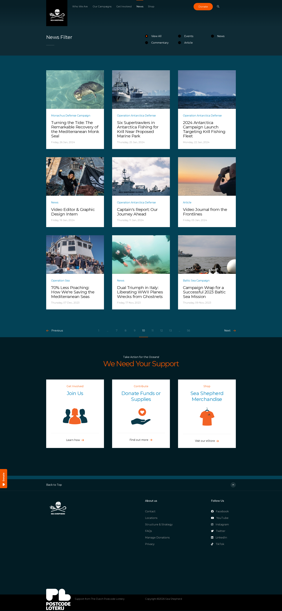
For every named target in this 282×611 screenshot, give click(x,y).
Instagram (222, 524)
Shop (151, 6)
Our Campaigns (102, 6)
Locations (151, 518)
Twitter (220, 531)
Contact (150, 511)
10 (143, 330)
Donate (203, 6)
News (139, 6)
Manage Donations (157, 537)
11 (153, 330)
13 (170, 330)
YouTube (222, 518)
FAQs (148, 531)
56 (188, 330)
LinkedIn (221, 537)
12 (161, 330)
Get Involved (123, 6)
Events (188, 36)
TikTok (220, 544)
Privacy (150, 544)
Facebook (222, 511)
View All (156, 36)
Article (188, 42)
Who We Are (80, 6)
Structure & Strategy (159, 524)
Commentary (160, 42)
